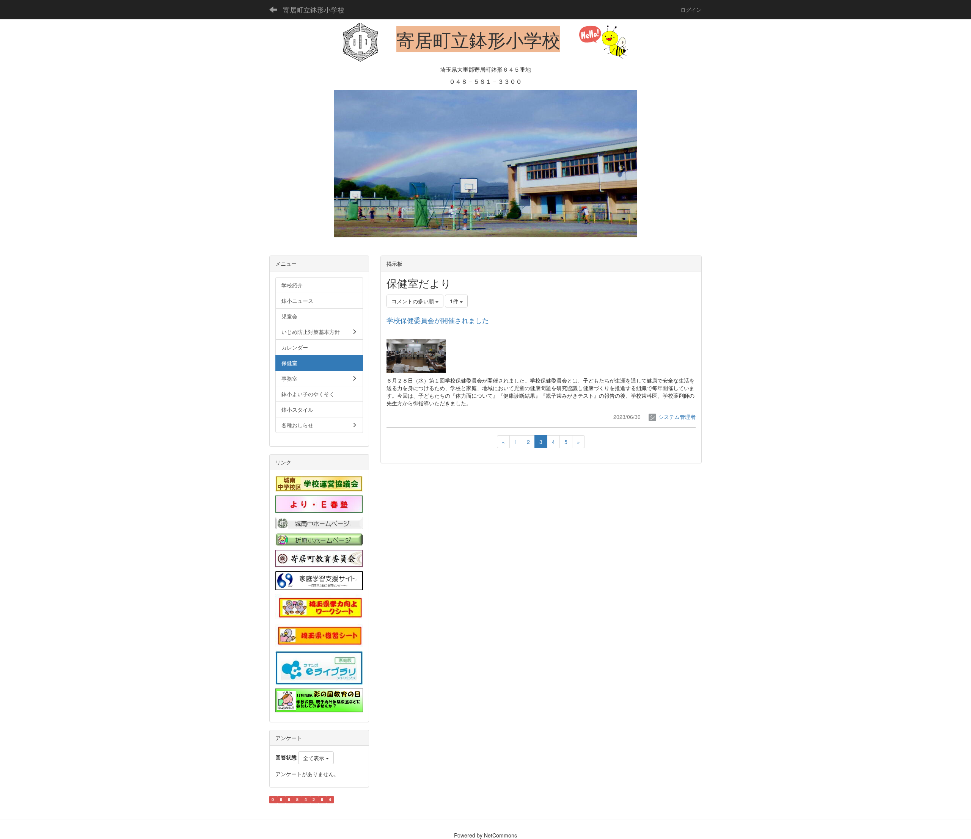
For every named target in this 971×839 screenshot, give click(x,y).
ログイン (691, 9)
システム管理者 (676, 416)
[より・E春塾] (319, 503)
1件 (455, 301)
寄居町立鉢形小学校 (313, 9)
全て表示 (314, 758)
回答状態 (286, 757)
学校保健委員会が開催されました (438, 320)
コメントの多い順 (413, 301)
